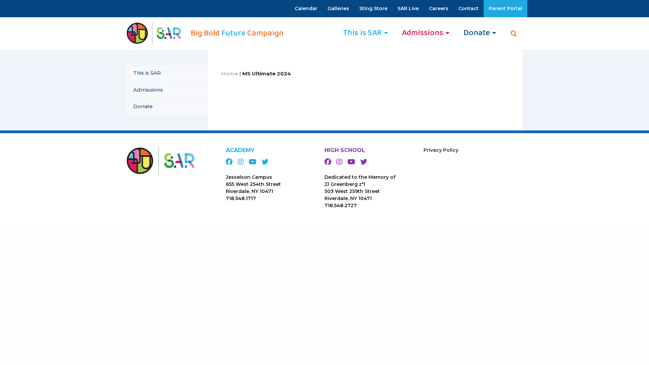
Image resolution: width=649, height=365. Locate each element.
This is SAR (147, 73)
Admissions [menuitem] (422, 33)
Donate (143, 106)
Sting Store (373, 8)
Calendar (306, 8)
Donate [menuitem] (476, 33)
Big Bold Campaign (237, 33)
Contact (468, 8)
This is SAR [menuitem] (362, 33)
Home (229, 73)
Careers (438, 8)
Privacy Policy (441, 150)
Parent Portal (505, 8)
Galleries (338, 8)
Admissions (148, 90)
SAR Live (408, 8)
